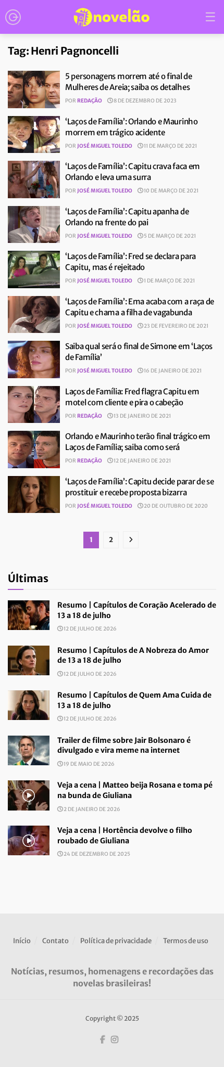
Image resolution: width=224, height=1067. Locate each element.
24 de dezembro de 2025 (96, 854)
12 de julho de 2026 (90, 628)
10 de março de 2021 (170, 190)
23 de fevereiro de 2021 (175, 326)
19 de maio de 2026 (89, 764)
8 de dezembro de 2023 (145, 100)
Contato (55, 940)
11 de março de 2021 (170, 146)
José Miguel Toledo (104, 146)
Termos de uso (185, 940)
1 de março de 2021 (169, 280)
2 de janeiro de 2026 (91, 809)
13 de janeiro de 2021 (142, 416)
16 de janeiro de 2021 (172, 370)
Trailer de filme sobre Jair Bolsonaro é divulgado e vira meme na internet (124, 745)
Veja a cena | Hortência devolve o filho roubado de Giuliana (124, 835)
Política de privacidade (116, 940)
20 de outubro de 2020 (175, 506)
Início (22, 940)
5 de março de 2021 (169, 236)
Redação (89, 100)
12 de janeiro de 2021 (142, 460)
